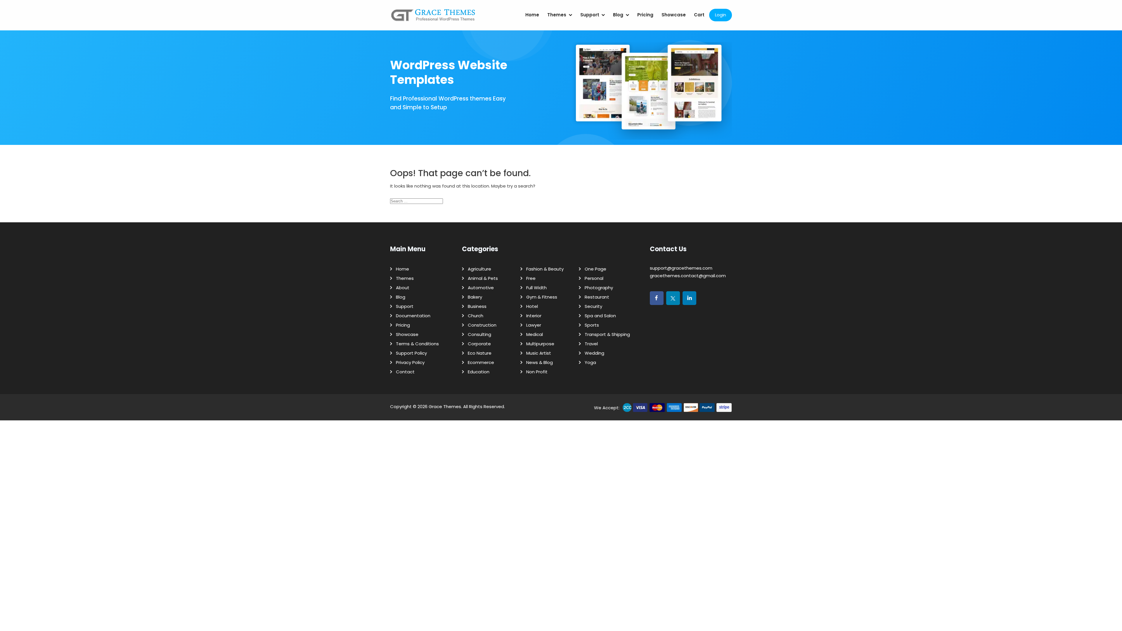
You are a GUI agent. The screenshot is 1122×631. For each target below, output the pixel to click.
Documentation (413, 316)
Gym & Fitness (541, 297)
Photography (599, 288)
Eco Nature (479, 353)
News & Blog (539, 362)
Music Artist (538, 353)
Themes (556, 15)
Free (531, 278)
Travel (591, 344)
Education (478, 372)
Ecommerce (481, 362)
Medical (534, 334)
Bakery (475, 297)
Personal (594, 278)
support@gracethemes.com (681, 268)
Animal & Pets (483, 278)
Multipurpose (540, 344)
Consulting (479, 334)
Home (532, 15)
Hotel (532, 306)
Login (720, 15)
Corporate (479, 344)
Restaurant (597, 297)
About (402, 288)
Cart (699, 15)
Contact (405, 372)
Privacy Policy (410, 362)
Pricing (645, 15)
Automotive (481, 288)
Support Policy (411, 353)
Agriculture (479, 269)
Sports (592, 325)
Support (589, 15)
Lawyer (533, 325)
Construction (482, 325)
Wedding (594, 353)
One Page (595, 269)
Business (477, 306)
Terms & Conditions (417, 344)
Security (593, 306)
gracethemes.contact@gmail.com (688, 276)
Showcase (674, 15)
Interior (533, 316)
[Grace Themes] (433, 17)
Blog (618, 15)
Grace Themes (445, 406)
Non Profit (537, 372)
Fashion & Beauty (545, 269)
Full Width (536, 288)
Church (475, 316)
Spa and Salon (600, 316)
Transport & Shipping (607, 334)
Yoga (590, 362)
